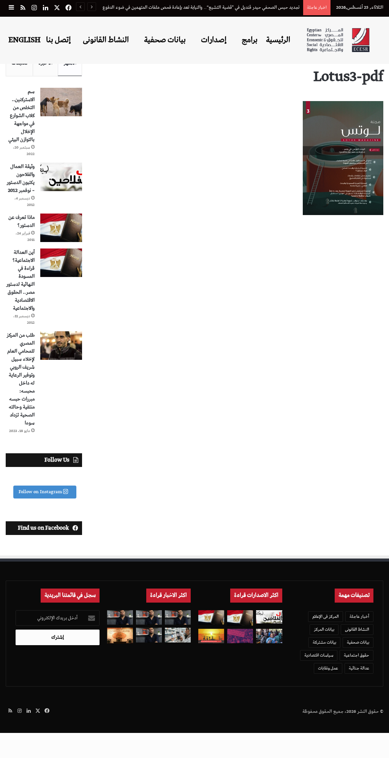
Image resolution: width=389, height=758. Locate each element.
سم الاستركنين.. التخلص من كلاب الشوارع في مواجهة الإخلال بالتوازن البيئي (21, 115)
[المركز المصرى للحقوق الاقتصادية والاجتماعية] (338, 40)
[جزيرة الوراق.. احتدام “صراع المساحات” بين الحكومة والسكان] (240, 636)
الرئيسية (278, 40)
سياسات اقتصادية (318, 655)
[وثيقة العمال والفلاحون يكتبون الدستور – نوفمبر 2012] (61, 177)
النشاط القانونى (106, 40)
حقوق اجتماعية (356, 655)
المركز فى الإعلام (325, 616)
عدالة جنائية (359, 668)
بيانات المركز (324, 629)
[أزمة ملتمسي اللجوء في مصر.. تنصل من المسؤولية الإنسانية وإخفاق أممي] (269, 636)
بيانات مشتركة (324, 642)
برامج (250, 40)
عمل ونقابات (328, 668)
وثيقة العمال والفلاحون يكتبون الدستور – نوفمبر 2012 (20, 178)
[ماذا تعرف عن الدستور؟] (61, 228)
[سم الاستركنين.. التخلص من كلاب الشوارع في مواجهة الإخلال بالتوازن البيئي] (61, 102)
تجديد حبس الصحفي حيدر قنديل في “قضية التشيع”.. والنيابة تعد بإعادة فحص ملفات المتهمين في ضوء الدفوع (201, 7)
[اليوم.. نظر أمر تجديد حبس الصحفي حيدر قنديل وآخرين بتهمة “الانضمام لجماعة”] (149, 617)
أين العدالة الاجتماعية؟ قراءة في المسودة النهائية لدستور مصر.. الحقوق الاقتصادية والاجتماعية (20, 280)
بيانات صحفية (165, 40)
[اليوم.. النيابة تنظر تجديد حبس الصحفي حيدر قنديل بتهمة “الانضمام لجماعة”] (149, 635)
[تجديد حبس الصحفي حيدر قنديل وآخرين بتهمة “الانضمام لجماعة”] (178, 617)
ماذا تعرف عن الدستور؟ (21, 221)
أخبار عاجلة (359, 616)
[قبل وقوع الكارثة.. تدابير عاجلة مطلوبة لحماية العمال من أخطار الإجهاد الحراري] (211, 636)
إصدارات (213, 40)
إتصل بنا (58, 40)
